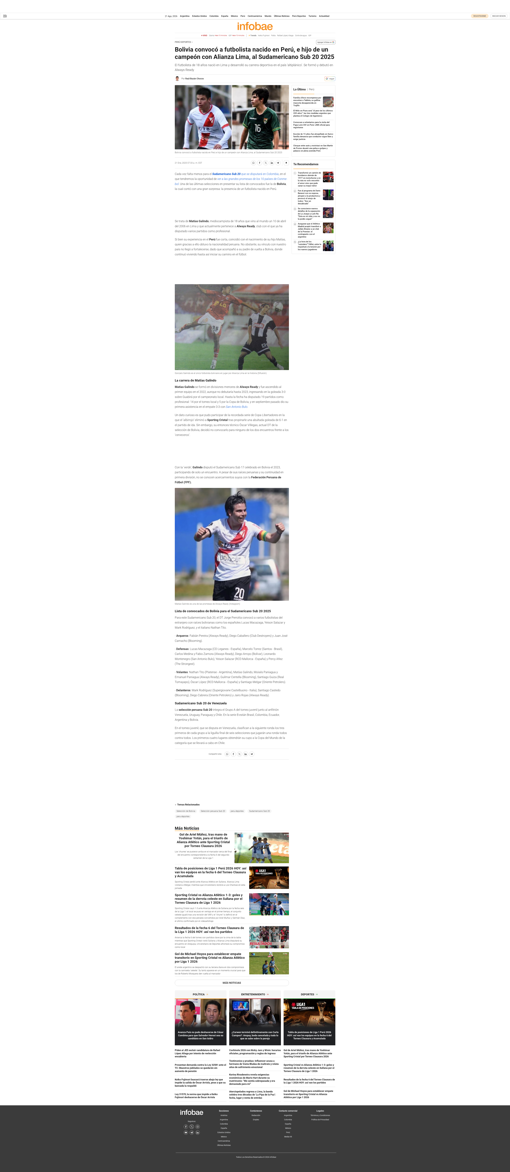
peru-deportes (237, 811)
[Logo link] (255, 26)
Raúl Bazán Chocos (194, 78)
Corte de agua (301, 36)
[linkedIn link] (197, 1132)
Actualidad (324, 16)
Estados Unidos (199, 16)
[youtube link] (186, 1132)
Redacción (256, 1115)
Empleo (256, 1120)
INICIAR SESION (499, 16)
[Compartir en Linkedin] (271, 162)
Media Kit (288, 1137)
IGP (236, 36)
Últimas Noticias (281, 16)
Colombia (214, 16)
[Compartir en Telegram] (278, 162)
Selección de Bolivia (186, 811)
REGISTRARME (479, 16)
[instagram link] (197, 1127)
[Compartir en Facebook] (259, 162)
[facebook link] (186, 1127)
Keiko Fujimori (264, 36)
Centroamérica (255, 16)
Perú (243, 16)
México (234, 16)
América (224, 1115)
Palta (273, 36)
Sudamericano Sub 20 (259, 811)
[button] (5, 16)
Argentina (184, 16)
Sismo (218, 36)
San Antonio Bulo (236, 406)
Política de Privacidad (320, 1120)
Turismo (312, 16)
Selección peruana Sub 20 (213, 811)
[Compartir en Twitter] (265, 162)
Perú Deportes (299, 16)
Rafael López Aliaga (285, 36)
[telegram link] (192, 1132)
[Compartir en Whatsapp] (253, 162)
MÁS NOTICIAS (232, 982)
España (224, 16)
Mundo (268, 16)
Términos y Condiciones (320, 1115)
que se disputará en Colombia (245, 174)
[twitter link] (192, 1127)
